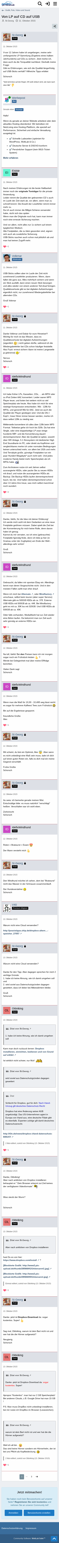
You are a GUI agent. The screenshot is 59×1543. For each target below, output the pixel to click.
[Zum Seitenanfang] (54, 1538)
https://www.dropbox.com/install (20, 1260)
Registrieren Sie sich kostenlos (31, 1502)
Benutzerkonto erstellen (39, 1513)
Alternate (26, 594)
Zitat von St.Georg (19, 1028)
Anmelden (13, 1513)
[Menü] (55, 4)
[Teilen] (54, 26)
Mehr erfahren (10, 158)
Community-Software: (29, 1538)
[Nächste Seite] (36, 1477)
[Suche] (40, 4)
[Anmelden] (47, 4)
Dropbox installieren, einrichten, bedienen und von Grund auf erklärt (28, 1051)
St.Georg (9, 20)
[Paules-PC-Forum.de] (8, 4)
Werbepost (18, 97)
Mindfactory (45, 594)
